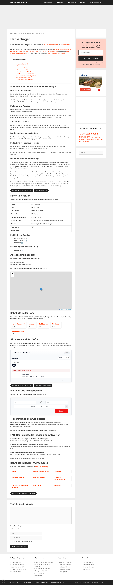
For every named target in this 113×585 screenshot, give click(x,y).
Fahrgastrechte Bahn (41, 571)
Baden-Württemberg (51, 45)
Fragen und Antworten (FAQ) (56, 53)
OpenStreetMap (68, 309)
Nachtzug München (65, 567)
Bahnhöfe (82, 2)
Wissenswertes (94, 2)
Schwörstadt (58, 471)
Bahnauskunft (48, 2)
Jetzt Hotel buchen (41, 190)
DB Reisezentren (40, 573)
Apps (80, 134)
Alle (14, 365)
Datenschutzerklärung (97, 582)
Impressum (86, 582)
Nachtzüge (71, 2)
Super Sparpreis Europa (18, 569)
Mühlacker (57, 485)
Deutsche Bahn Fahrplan (42, 568)
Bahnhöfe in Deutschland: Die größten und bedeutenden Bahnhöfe (43, 564)
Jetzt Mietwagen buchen (43, 385)
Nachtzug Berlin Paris (65, 562)
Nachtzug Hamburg (65, 564)
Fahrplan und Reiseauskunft (49, 51)
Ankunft (67, 357)
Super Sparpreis (16, 571)
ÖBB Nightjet (63, 571)
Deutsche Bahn (90, 133)
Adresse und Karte (22, 68)
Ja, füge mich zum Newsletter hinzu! (22, 541)
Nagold (14, 471)
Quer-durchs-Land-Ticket (19, 567)
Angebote (60, 2)
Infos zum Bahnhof (22, 64)
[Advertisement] (56, 17)
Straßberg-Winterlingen (41, 471)
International (83, 139)
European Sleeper (64, 569)
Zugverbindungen (88, 567)
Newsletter (78, 582)
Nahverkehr (84, 142)
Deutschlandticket (16, 562)
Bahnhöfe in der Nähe (23, 70)
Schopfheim (37, 485)
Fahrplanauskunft (88, 562)
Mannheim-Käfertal (18, 477)
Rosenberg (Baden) (39, 477)
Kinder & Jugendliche (95, 139)
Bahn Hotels (86, 569)
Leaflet (61, 309)
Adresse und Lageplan (17, 51)
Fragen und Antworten (23, 78)
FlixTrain (91, 137)
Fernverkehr (84, 137)
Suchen (61, 411)
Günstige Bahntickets (17, 564)
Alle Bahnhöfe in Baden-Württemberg (23, 493)
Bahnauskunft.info (19, 2)
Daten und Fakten (21, 66)
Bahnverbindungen (88, 564)
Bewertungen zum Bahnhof (24, 80)
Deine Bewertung (16, 526)
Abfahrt (61, 357)
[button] (41, 289)
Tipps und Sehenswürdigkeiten (26, 76)
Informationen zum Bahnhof (62, 49)
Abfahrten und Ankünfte (32, 51)
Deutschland (31, 33)
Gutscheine (97, 137)
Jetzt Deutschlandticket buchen (22, 190)
